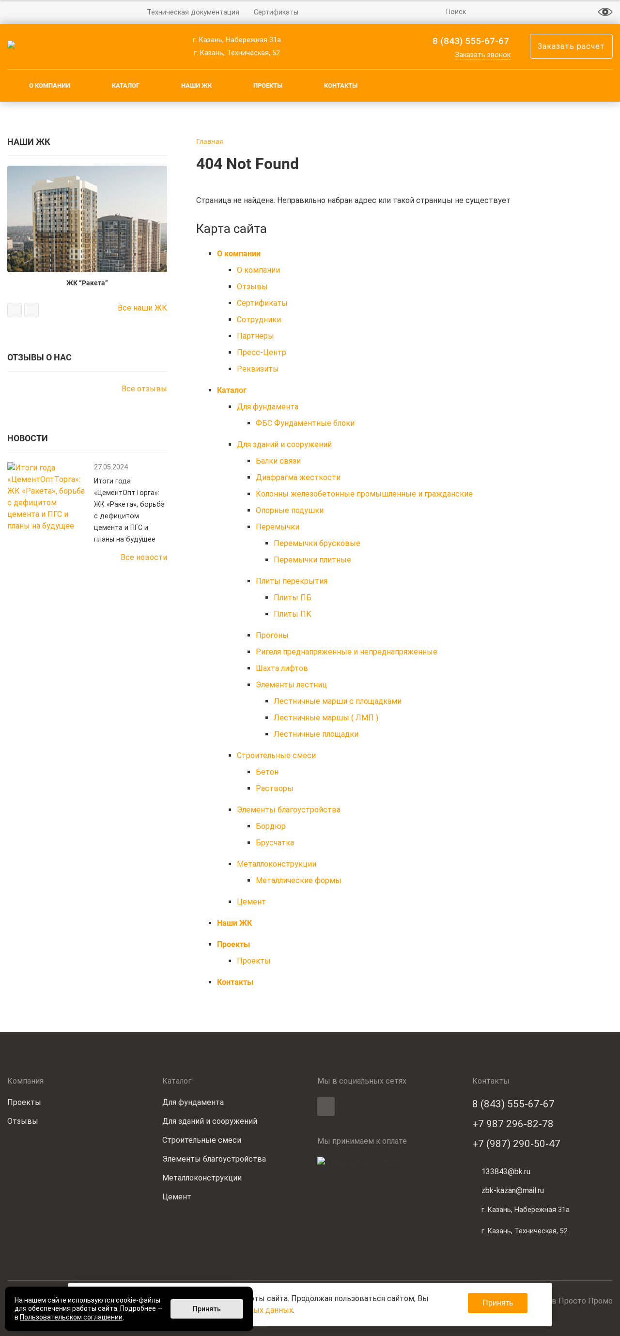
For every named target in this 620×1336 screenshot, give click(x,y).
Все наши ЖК (142, 307)
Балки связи (278, 461)
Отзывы (252, 286)
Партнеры (255, 336)
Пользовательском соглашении (71, 1317)
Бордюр (271, 826)
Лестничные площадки (316, 734)
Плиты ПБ (292, 597)
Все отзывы (144, 388)
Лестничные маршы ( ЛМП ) (326, 717)
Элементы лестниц (291, 684)
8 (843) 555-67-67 (471, 41)
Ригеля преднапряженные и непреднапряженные (346, 651)
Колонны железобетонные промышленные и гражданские (364, 493)
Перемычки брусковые (317, 543)
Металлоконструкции (276, 864)
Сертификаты (276, 12)
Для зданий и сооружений (284, 444)
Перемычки (277, 526)
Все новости (144, 557)
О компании (49, 85)
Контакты (340, 85)
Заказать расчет (571, 46)
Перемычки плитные (312, 559)
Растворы (275, 788)
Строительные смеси (276, 755)
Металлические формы (298, 880)
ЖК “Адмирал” (111, 188)
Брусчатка (275, 842)
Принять (497, 1303)
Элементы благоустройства (289, 809)
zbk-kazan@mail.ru (512, 1190)
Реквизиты (258, 368)
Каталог (126, 85)
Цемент (251, 901)
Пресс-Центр (261, 352)
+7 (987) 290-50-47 (516, 1144)
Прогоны (272, 635)
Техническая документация (193, 12)
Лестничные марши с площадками (338, 701)
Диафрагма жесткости (298, 477)
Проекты (267, 85)
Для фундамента (267, 406)
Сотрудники (259, 319)
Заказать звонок (483, 55)
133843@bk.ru (505, 1171)
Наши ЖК (196, 85)
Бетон (267, 772)
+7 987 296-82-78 (513, 1124)
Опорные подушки (290, 510)
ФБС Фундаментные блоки (305, 423)
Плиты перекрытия (291, 581)
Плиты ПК (292, 614)
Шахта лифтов (282, 668)
